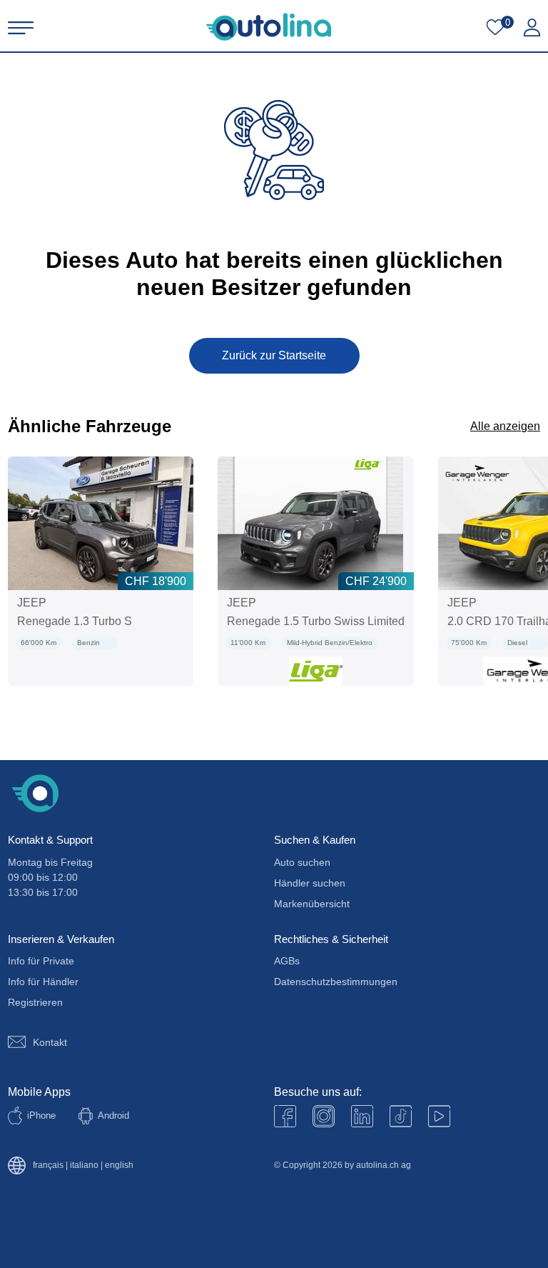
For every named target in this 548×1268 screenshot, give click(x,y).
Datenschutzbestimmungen (335, 981)
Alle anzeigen (505, 426)
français (48, 1165)
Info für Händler (43, 981)
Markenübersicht (312, 903)
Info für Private (41, 961)
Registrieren (35, 1002)
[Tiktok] (401, 1116)
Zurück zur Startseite (274, 355)
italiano (84, 1165)
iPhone (41, 1115)
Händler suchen (309, 883)
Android (113, 1115)
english (119, 1165)
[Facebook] (285, 1116)
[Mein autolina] (532, 28)
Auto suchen (302, 862)
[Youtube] (324, 1116)
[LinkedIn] (362, 1116)
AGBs (287, 961)
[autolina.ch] (268, 27)
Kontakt (50, 1042)
